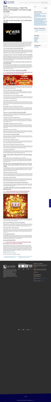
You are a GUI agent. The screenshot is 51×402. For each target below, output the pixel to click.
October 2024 (36, 37)
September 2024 (36, 38)
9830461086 (42, 278)
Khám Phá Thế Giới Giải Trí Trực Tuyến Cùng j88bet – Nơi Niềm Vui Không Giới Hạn (40, 16)
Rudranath (32, 400)
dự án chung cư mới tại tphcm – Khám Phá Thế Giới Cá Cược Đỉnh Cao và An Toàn (10, 257)
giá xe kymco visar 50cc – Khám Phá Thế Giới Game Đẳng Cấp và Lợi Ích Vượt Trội (25, 257)
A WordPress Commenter (39, 30)
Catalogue (35, 2)
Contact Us (39, 2)
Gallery (30, 2)
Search (35, 6)
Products (26, 2)
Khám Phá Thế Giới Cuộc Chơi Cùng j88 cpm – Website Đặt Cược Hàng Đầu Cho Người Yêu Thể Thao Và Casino (40, 19)
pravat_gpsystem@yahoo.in (37, 274)
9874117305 (42, 280)
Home (21, 2)
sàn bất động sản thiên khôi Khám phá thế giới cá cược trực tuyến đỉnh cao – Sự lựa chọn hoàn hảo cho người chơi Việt (40, 22)
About (23, 2)
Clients (32, 2)
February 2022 (36, 41)
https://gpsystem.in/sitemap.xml (11, 252)
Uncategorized (5, 6)
